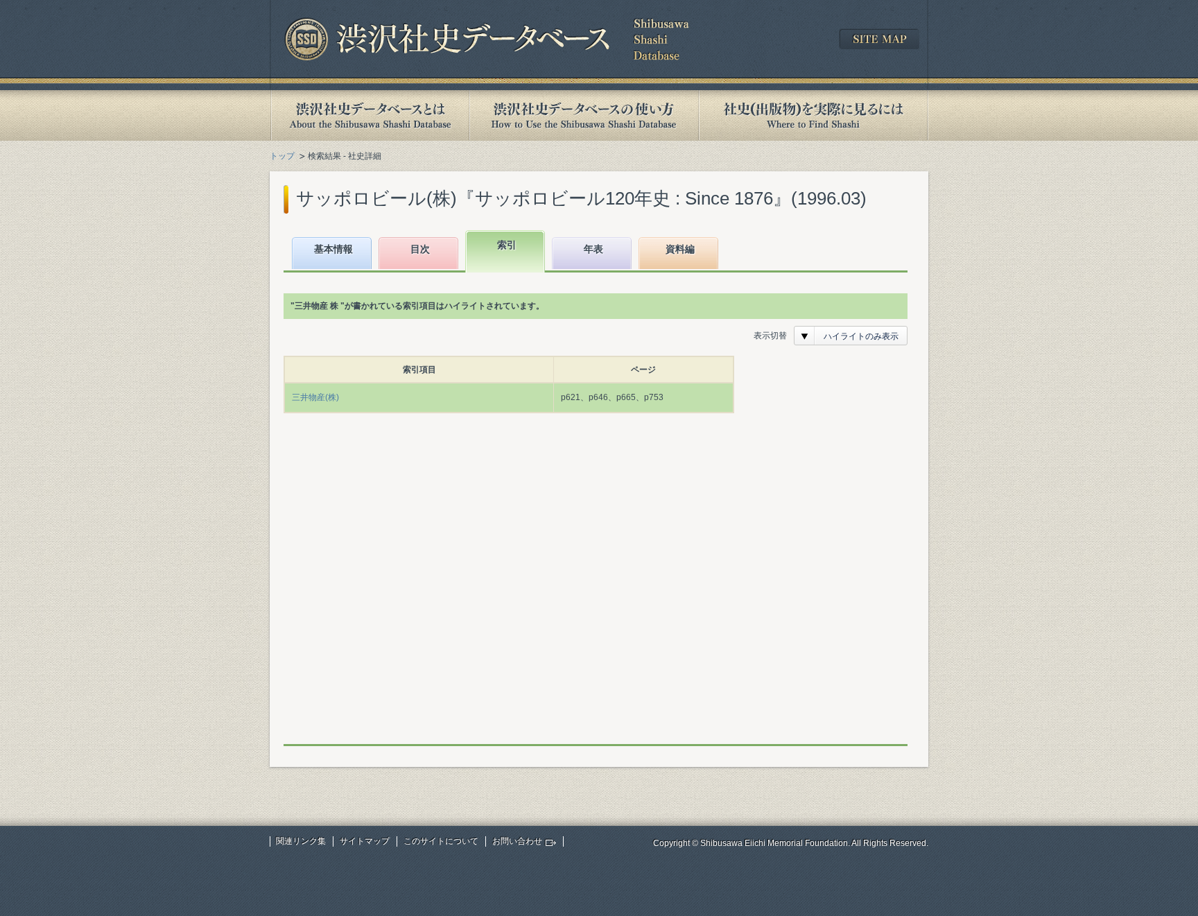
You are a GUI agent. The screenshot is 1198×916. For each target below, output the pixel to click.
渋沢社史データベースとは (369, 115)
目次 (420, 248)
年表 (593, 248)
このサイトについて (440, 841)
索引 (506, 244)
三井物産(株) (315, 397)
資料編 (680, 248)
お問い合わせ (517, 841)
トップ (282, 156)
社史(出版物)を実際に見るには (813, 115)
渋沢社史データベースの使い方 (584, 115)
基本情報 (333, 248)
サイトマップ (365, 841)
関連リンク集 (301, 841)
